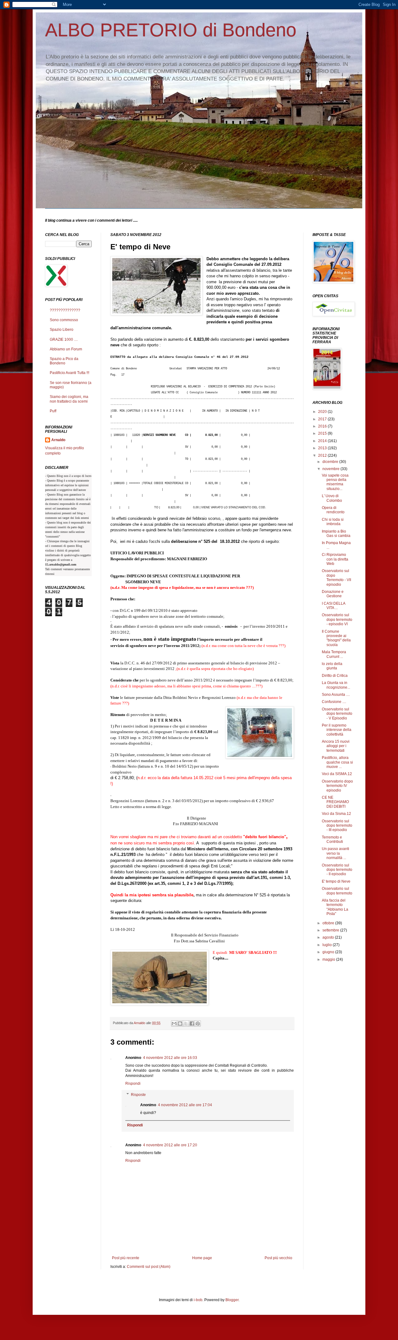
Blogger (231, 1300)
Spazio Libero (61, 329)
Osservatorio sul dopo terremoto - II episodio (337, 869)
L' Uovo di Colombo (332, 498)
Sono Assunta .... (336, 694)
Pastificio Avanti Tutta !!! (69, 373)
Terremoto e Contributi (332, 839)
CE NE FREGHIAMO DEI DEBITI (335, 802)
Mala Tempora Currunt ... (334, 654)
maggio (329, 959)
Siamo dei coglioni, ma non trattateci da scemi (69, 399)
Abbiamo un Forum (66, 349)
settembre (331, 930)
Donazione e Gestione (333, 593)
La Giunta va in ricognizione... (336, 685)
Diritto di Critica (335, 675)
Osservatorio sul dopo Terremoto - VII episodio (336, 577)
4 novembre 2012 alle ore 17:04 (185, 1105)
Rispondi (133, 1083)
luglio (327, 945)
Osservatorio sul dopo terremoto (337, 890)
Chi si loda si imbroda (333, 521)
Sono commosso (64, 320)
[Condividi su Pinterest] (198, 1023)
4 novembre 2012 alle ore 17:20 (170, 1145)
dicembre (330, 462)
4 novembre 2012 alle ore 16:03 (170, 1058)
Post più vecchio (278, 1258)
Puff (53, 411)
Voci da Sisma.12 (336, 813)
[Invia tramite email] (174, 1023)
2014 (323, 441)
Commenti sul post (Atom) (148, 1266)
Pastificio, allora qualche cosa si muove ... (337, 762)
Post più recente (125, 1258)
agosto (328, 937)
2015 (323, 433)
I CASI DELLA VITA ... (333, 605)
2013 (323, 448)
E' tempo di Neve (336, 881)
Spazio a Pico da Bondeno (64, 361)
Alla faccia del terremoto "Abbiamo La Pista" (335, 907)
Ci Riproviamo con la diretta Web (335, 559)
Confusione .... (334, 702)
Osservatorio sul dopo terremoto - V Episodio (337, 713)
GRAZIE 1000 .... (64, 339)
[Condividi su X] (186, 1023)
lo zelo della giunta (332, 666)
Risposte (138, 1095)
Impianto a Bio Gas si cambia (336, 533)
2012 (323, 455)
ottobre (328, 923)
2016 (323, 426)
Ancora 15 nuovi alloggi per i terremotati (335, 746)
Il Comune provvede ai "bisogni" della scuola (336, 638)
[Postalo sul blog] (180, 1023)
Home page (202, 1258)
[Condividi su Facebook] (192, 1023)
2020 (323, 411)
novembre (331, 469)
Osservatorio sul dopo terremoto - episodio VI (337, 619)
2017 (323, 419)
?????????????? (65, 310)
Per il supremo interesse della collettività (336, 730)
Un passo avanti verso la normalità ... (335, 853)
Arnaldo (58, 440)
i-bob (198, 1300)
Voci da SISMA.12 (337, 774)
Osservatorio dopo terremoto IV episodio (337, 785)
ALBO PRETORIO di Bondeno (170, 30)
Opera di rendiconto (333, 510)
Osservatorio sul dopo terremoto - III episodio (337, 825)
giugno (328, 952)
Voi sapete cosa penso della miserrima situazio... (335, 482)
